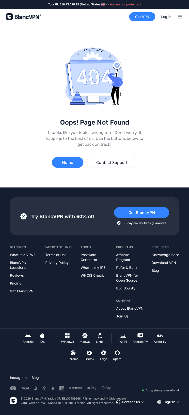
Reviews (17, 275)
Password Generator (89, 257)
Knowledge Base (165, 255)
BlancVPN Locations (18, 265)
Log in (166, 16)
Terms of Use (55, 255)
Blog (155, 270)
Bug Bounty (125, 288)
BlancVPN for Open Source (127, 277)
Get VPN (142, 16)
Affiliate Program (123, 257)
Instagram (18, 377)
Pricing (16, 283)
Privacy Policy (57, 262)
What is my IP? (93, 267)
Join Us (122, 316)
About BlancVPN (129, 308)
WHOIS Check (92, 275)
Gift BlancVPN (21, 291)
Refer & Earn (126, 267)
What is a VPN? (22, 255)
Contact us (131, 402)
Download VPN (164, 262)
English (169, 402)
